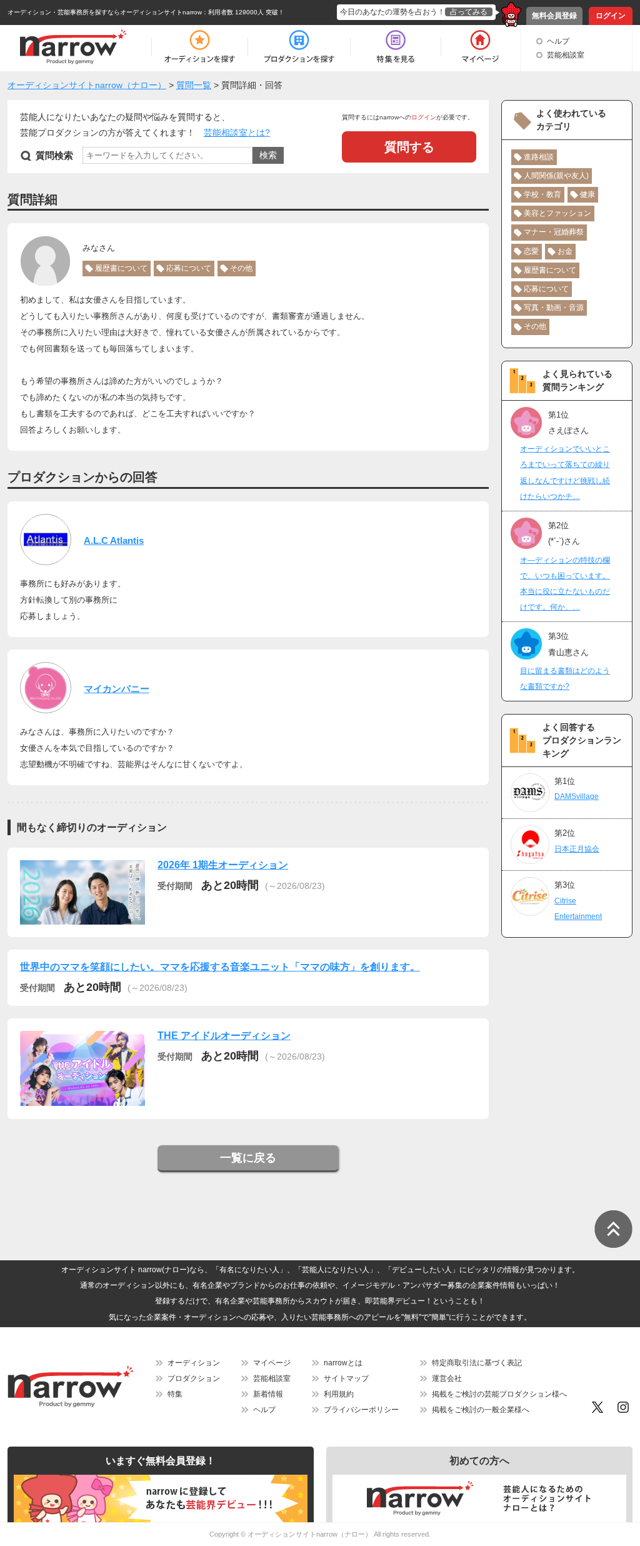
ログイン (611, 15)
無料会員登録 (554, 15)
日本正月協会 (576, 849)
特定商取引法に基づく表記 (477, 1362)
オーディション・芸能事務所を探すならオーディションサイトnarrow (105, 12)
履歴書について (121, 268)
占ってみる (469, 12)
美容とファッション (557, 213)
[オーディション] (199, 47)
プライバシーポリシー (361, 1409)
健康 (587, 194)
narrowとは (343, 1362)
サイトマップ (346, 1378)
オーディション (194, 1362)
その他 (241, 268)
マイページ (272, 1362)
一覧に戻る (248, 1158)
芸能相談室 (565, 55)
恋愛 (531, 251)
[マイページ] (480, 47)
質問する (409, 147)
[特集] (396, 47)
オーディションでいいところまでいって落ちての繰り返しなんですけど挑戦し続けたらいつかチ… (565, 472)
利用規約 (339, 1394)
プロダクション (194, 1378)
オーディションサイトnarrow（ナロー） (310, 1534)
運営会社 (447, 1378)
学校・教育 (542, 194)
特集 (175, 1394)
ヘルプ (558, 41)
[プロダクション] (299, 47)
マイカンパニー (116, 688)
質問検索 (54, 155)
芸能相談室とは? (237, 133)
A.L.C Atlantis (114, 540)
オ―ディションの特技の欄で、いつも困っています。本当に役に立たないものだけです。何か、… (565, 584)
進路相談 (539, 157)
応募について (188, 268)
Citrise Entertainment (578, 908)
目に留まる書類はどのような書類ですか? (565, 678)
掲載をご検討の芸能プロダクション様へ (499, 1394)
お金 (565, 251)
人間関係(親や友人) (556, 175)
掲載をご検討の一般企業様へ (480, 1409)
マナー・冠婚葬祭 (554, 232)
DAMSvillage (576, 796)
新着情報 (268, 1394)
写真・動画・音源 (554, 307)
